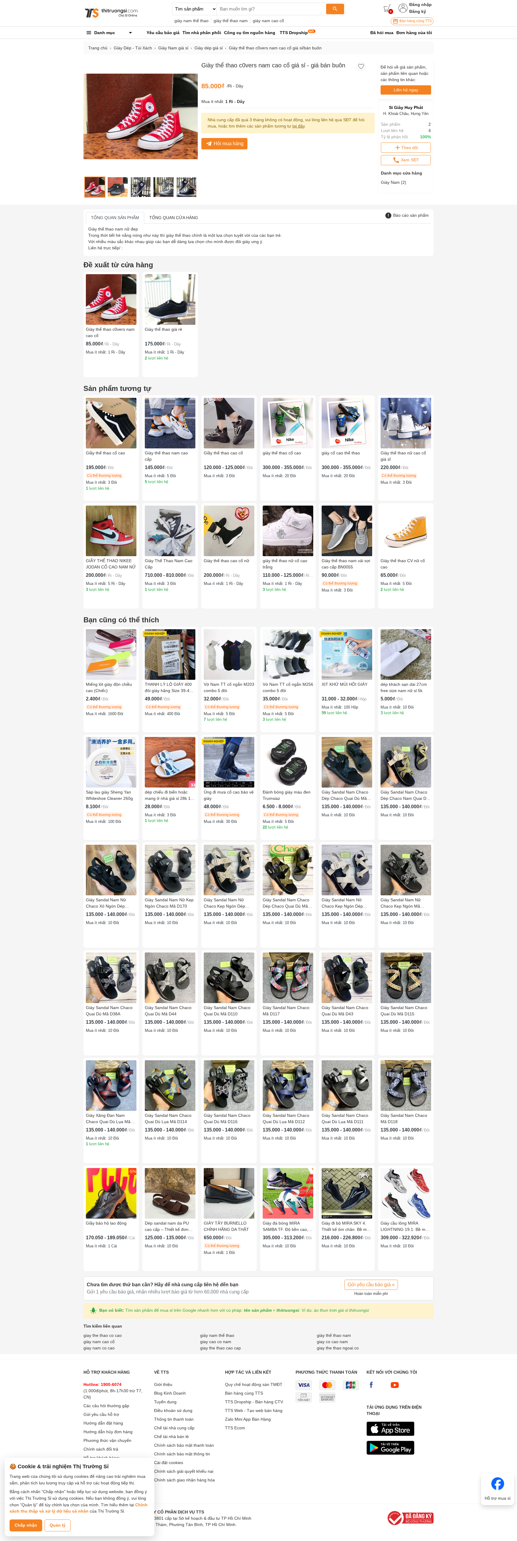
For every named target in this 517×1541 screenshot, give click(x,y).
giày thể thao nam (231, 20)
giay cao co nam (215, 1341)
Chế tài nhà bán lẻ (171, 1436)
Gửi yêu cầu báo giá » (371, 1284)
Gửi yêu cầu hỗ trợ (101, 1414)
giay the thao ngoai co (338, 1348)
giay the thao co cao (102, 1335)
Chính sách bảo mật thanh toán (184, 1445)
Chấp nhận (26, 1525)
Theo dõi (409, 147)
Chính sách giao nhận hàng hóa (184, 1480)
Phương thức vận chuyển (107, 1440)
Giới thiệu (163, 1384)
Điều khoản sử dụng (173, 1410)
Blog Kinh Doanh (170, 1393)
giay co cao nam (332, 1341)
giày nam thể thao (191, 20)
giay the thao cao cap (220, 1348)
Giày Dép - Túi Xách (133, 47)
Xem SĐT (409, 159)
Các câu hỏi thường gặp (106, 1405)
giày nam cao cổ (268, 20)
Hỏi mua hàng (229, 143)
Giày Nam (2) (393, 182)
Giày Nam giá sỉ (173, 47)
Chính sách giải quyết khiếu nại (183, 1471)
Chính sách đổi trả (100, 1449)
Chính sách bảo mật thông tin (182, 1453)
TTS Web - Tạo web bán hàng (253, 1410)
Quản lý (58, 1525)
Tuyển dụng (165, 1401)
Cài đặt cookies (168, 1462)
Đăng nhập (420, 4)
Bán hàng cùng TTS (415, 21)
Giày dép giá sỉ (208, 47)
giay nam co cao (99, 1348)
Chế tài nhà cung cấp (174, 1427)
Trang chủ (97, 47)
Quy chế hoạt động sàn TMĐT (253, 1384)
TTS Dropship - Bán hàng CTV (254, 1401)
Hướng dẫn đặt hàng (103, 1423)
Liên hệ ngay (406, 89)
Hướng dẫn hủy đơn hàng (108, 1431)
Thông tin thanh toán (174, 1419)
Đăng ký (417, 11)
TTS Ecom (235, 1427)
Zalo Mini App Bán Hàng (248, 1419)
